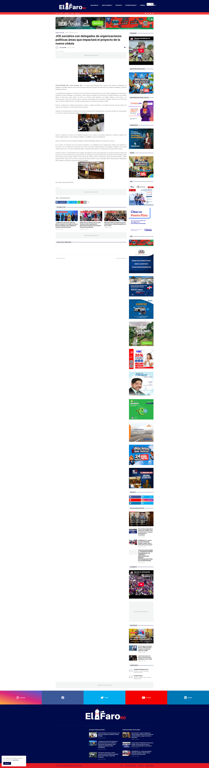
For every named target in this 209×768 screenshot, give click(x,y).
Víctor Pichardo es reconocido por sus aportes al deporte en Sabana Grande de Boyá (109, 734)
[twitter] (147, 13)
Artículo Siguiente (121, 258)
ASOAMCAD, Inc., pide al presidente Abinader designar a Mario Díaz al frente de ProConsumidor (145, 542)
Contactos (140, 765)
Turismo (61, 13)
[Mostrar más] (88, 202)
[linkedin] (135, 503)
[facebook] (145, 13)
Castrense (66, 13)
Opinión (142, 5)
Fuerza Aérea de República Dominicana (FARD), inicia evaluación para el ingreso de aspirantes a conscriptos (145, 532)
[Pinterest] (82, 202)
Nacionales (94, 5)
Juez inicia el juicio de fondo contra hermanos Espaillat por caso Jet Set (145, 657)
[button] (148, 4)
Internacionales (130, 5)
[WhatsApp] (78, 202)
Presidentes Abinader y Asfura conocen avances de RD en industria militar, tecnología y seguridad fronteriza (108, 755)
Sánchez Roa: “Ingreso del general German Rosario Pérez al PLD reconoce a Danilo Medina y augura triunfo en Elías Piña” (142, 735)
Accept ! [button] (7, 763)
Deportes (119, 5)
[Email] (85, 202)
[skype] (147, 503)
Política (72, 13)
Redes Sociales (149, 765)
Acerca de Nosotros (130, 765)
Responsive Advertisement (91, 55)
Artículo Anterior (60, 258)
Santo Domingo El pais (71, 32)
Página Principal (60, 32)
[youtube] (150, 13)
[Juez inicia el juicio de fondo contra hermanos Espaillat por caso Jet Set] (133, 658)
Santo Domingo (107, 5)
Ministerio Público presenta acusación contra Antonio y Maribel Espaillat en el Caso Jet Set (115, 224)
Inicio (57, 13)
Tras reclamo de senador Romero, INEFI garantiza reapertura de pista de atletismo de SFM (145, 648)
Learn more (16, 760)
